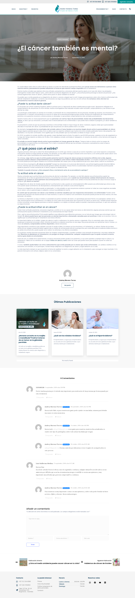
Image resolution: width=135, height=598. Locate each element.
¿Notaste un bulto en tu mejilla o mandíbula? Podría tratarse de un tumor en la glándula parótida (32, 339)
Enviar (33, 544)
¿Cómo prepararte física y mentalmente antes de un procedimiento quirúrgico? (63, 170)
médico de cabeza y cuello (58, 240)
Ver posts (67, 285)
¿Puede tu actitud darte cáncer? (34, 103)
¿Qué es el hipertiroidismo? (100, 336)
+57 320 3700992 (111, 1)
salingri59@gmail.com (60, 429)
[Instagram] (90, 582)
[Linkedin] (105, 582)
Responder (40, 397)
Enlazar (50, 397)
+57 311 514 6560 (95, 1)
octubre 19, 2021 (93, 332)
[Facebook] (95, 582)
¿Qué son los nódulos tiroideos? (67, 336)
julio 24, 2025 (22, 332)
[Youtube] (100, 582)
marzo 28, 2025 (58, 332)
